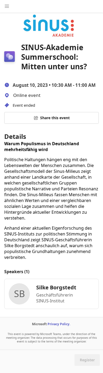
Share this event (55, 117)
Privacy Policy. (59, 324)
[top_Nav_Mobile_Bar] (7, 6)
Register (87, 359)
